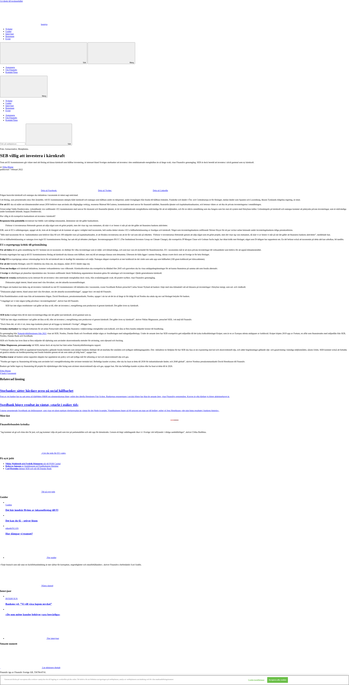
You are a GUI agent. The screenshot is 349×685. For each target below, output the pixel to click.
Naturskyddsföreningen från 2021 (32, 333)
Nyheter (8, 29)
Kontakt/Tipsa (11, 72)
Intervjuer (9, 34)
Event (7, 39)
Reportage (9, 36)
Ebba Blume (8, 167)
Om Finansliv (11, 70)
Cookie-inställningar (256, 680)
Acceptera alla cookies (277, 680)
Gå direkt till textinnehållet (11, 1)
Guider (8, 31)
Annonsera (10, 67)
